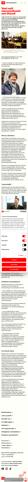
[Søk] (21, 2)
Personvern (5, 440)
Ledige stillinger (6, 445)
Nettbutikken (5, 447)
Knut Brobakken (13, 465)
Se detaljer (21, 255)
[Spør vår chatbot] (26, 480)
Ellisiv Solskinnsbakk (16, 463)
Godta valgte (14, 264)
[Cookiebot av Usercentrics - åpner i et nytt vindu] (20, 211)
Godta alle (14, 259)
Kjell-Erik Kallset (17, 461)
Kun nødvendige (14, 269)
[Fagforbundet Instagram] (6, 468)
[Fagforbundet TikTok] (10, 468)
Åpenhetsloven (6, 443)
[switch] (24, 240)
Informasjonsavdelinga (8, 57)
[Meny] (25, 2)
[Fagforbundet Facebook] (2, 468)
